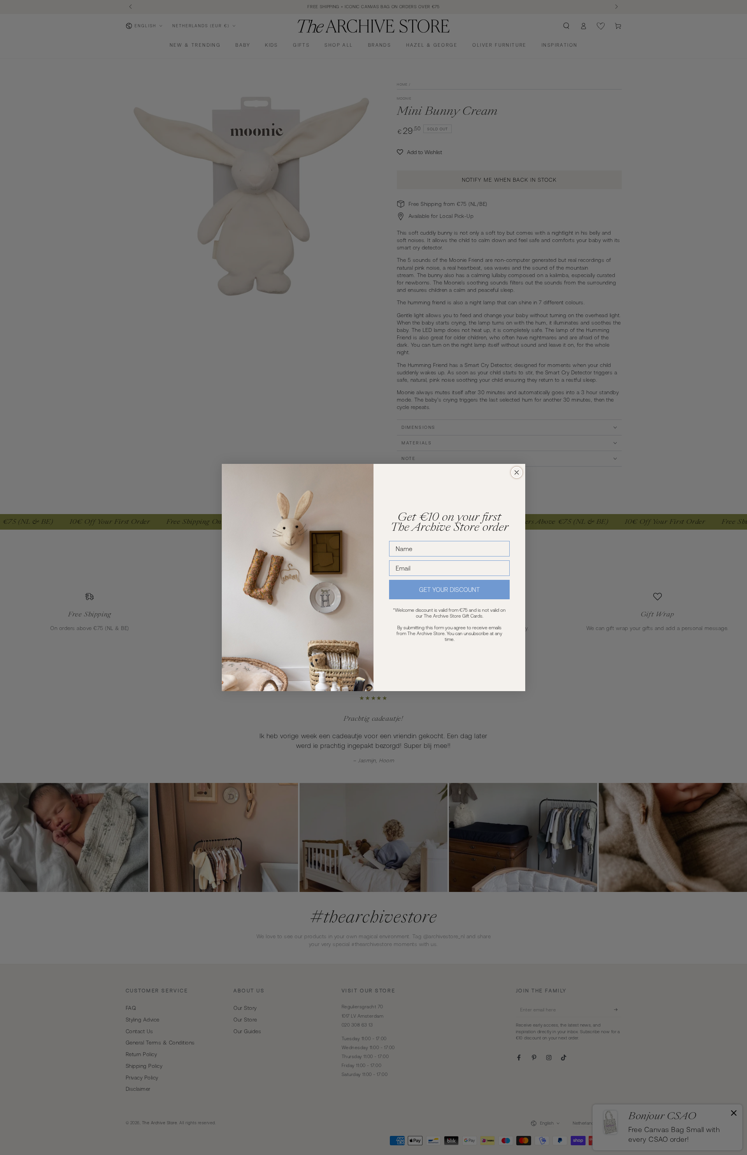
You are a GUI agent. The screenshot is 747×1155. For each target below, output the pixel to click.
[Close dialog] (516, 472)
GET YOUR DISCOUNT (449, 589)
